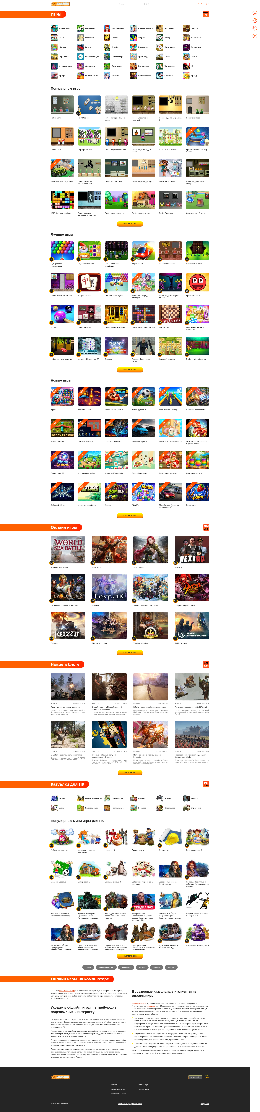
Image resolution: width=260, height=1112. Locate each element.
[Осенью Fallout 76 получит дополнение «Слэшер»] (109, 734)
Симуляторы (118, 57)
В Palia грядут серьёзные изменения (149, 707)
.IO (192, 66)
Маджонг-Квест (84, 293)
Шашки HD (164, 325)
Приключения (144, 76)
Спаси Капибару (139, 463)
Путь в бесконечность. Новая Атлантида (169, 944)
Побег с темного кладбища (112, 262)
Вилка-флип (191, 495)
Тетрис (141, 38)
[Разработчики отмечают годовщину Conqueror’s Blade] (192, 734)
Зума (61, 808)
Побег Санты (56, 150)
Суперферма (84, 879)
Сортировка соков (194, 463)
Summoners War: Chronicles (145, 603)
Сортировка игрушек (168, 463)
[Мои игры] (200, 4)
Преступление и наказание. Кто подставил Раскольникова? (143, 945)
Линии (62, 798)
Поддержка (205, 1104)
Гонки (88, 47)
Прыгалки (143, 47)
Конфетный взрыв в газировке (195, 326)
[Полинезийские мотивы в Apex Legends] (150, 734)
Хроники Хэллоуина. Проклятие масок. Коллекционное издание (89, 913)
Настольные (118, 808)
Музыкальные (65, 66)
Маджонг (89, 38)
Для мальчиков (145, 28)
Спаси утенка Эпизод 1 (196, 213)
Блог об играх (144, 1089)
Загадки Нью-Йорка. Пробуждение (168, 883)
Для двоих (196, 47)
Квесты (194, 798)
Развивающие (92, 57)
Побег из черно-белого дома (115, 119)
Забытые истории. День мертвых (142, 883)
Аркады (194, 76)
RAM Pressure (181, 641)
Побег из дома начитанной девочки (87, 214)
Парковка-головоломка (196, 400)
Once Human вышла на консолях (65, 707)
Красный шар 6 (193, 293)
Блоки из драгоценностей (143, 325)
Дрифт (62, 76)
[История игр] (207, 4)
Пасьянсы (90, 28)
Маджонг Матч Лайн (114, 463)
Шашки (194, 28)
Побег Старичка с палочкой (140, 119)
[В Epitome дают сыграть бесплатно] (68, 734)
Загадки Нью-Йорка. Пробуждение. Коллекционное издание (61, 947)
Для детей (196, 38)
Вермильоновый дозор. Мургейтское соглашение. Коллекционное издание (116, 947)
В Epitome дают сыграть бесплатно (66, 755)
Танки (167, 57)
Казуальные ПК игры (119, 1094)
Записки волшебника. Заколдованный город (60, 915)
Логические (143, 66)
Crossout (54, 641)
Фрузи (54, 400)
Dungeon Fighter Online (185, 603)
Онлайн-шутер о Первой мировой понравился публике (107, 708)
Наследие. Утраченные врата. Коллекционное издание (115, 913)
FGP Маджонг (84, 115)
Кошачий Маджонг (167, 357)
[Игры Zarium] (60, 3)
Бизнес (141, 798)
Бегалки (142, 808)
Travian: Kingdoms (141, 641)
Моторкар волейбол (87, 495)
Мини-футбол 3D (139, 400)
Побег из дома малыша (115, 150)
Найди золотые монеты (61, 357)
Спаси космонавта (167, 261)
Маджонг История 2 (168, 181)
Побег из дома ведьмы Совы (142, 151)
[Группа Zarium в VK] (207, 1077)
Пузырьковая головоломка (56, 262)
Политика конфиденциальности (130, 1104)
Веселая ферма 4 (113, 879)
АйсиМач (136, 495)
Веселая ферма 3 (194, 847)
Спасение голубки (194, 261)
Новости (54, 704)
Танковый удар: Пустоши (62, 171)
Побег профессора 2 (114, 181)
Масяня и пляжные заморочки (86, 848)
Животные (170, 66)
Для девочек (118, 28)
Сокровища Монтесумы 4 (197, 943)
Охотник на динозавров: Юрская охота (197, 433)
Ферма (194, 57)
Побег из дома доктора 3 (143, 181)
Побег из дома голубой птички (169, 294)
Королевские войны (86, 463)
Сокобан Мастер (85, 432)
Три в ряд (142, 57)
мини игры (151, 1006)
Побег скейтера (193, 118)
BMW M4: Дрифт (139, 432)
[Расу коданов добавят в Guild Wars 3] (192, 686)
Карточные (170, 47)
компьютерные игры (67, 991)
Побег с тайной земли (196, 357)
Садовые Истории (86, 261)
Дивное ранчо (138, 850)
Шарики (62, 47)
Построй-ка (164, 847)
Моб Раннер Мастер (168, 400)
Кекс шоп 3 (110, 847)
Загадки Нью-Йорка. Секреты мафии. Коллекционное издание (170, 916)
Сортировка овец (85, 150)
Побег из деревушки (141, 213)
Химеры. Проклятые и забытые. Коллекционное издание (197, 881)
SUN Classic (138, 565)
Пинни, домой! (57, 463)
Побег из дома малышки (61, 293)
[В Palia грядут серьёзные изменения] (150, 686)
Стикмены (169, 76)
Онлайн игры (144, 1085)
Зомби (115, 47)
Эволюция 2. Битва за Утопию (64, 603)
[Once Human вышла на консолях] (68, 686)
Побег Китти (56, 118)
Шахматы (169, 28)
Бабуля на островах (60, 847)
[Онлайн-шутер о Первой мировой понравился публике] (109, 686)
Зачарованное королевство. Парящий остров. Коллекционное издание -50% (142, 914)
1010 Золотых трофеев (61, 213)
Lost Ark (95, 603)
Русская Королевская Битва (141, 358)
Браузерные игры (118, 1089)
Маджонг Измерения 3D (88, 357)
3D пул (54, 325)
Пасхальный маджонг (168, 150)
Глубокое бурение (113, 432)
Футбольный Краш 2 (114, 400)
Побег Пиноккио (166, 213)
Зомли (108, 495)
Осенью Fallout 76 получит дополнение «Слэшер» (104, 756)
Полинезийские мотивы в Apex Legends (147, 756)
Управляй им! (138, 261)
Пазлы (115, 38)
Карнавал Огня (84, 400)
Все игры (114, 1085)
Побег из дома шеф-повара (195, 182)
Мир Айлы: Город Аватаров (139, 287)
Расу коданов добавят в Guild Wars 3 (191, 707)
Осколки (108, 357)
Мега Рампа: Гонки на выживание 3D (169, 496)
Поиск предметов (93, 798)
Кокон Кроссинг (57, 432)
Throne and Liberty (100, 641)
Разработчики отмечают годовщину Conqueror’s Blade (190, 756)
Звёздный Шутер (58, 495)
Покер (167, 38)
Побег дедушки (84, 325)
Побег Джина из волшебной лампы (86, 182)
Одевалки (90, 66)
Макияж (115, 76)
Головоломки (91, 76)
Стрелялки (64, 57)
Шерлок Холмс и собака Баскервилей (197, 915)
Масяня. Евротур (58, 879)
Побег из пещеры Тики (115, 325)
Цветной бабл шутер (114, 293)
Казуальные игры (139, 1003)
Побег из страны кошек (115, 213)
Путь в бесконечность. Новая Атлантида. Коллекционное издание (89, 945)
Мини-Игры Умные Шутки (170, 432)
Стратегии (117, 66)
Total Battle (97, 565)
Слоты (62, 38)
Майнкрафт (64, 28)
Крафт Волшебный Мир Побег (196, 141)
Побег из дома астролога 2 (170, 119)
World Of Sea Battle (59, 565)
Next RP (178, 565)
